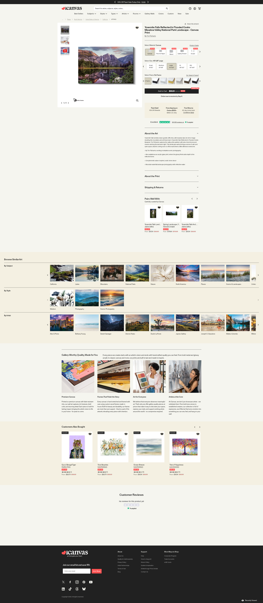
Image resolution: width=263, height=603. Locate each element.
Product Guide (194, 45)
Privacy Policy (122, 562)
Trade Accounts (169, 559)
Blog (119, 572)
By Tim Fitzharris (150, 36)
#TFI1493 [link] (113, 19)
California (105, 19)
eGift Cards (167, 562)
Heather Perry (66, 467)
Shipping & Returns (154, 187)
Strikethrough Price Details (149, 568)
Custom (171, 14)
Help (142, 556)
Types (113, 14)
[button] (149, 52)
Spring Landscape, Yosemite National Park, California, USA (171, 224)
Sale (187, 14)
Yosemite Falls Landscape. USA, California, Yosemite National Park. (153, 224)
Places (69, 19)
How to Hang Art (146, 559)
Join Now (97, 571)
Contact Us (144, 572)
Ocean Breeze (139, 465)
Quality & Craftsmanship (125, 559)
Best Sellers (78, 14)
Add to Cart (178, 90)
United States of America (92, 19)
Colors (161, 14)
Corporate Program (170, 556)
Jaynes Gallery (149, 226)
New (179, 14)
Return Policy (145, 562)
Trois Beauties (103, 465)
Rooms (135, 14)
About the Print (152, 176)
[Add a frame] (78, 100)
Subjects (90, 14)
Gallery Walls (150, 14)
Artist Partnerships (123, 565)
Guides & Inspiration (147, 565)
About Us (120, 556)
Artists (124, 14)
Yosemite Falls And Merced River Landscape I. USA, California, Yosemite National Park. (190, 224)
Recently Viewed (251, 600)
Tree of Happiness (176, 465)
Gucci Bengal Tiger (69, 465)
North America (78, 19)
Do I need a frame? (192, 75)
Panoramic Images (169, 226)
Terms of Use (122, 568)
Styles (102, 14)
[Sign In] (195, 8)
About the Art (151, 133)
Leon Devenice (174, 467)
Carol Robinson (102, 467)
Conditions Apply (188, 112)
